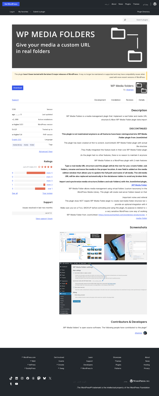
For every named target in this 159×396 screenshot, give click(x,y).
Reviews (129, 100)
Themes (118, 361)
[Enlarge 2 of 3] (99, 234)
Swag (61, 368)
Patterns (118, 368)
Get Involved (59, 357)
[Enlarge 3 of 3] (144, 265)
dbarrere (130, 90)
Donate (60, 365)
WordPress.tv (86, 368)
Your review (47, 193)
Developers (88, 365)
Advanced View (45, 151)
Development (100, 100)
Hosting (147, 365)
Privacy (147, 368)
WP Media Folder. (139, 185)
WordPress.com (28, 357)
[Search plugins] (125, 20)
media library (17, 145)
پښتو (125, 381)
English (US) (16, 140)
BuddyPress (30, 368)
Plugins (118, 365)
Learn (90, 357)
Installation (116, 100)
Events (61, 361)
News (147, 361)
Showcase (117, 357)
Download (18, 88)
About (147, 357)
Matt (33, 361)
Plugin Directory (143, 12)
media (26, 145)
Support (15, 100)
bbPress (31, 365)
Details (142, 100)
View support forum (44, 218)
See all (15, 193)
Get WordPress (11, 4)
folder (32, 145)
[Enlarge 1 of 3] (144, 234)
